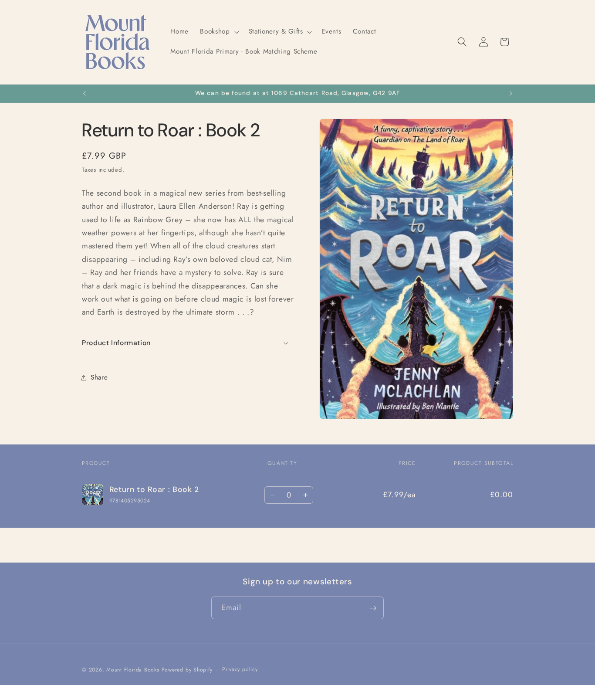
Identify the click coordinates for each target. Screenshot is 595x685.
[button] (218, 32)
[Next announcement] (511, 94)
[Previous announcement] (84, 94)
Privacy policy (240, 669)
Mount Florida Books (132, 670)
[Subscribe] (372, 608)
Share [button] (99, 377)
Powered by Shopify (187, 670)
